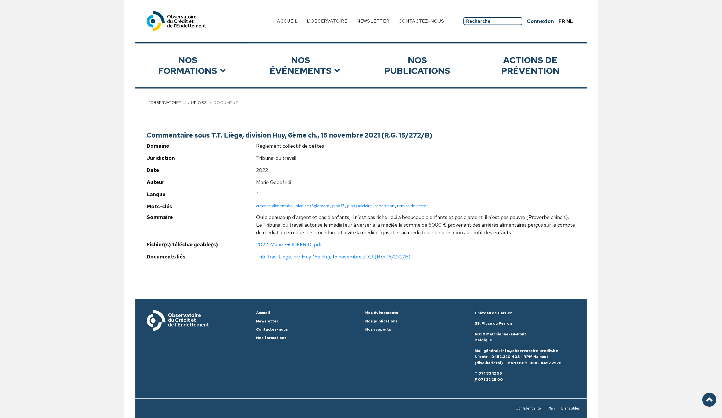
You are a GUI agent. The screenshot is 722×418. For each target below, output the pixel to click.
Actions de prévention (530, 65)
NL (569, 21)
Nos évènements (381, 312)
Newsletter (372, 21)
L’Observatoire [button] (327, 21)
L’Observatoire (164, 102)
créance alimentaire (274, 205)
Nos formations (187, 65)
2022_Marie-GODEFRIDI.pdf (289, 244)
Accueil (287, 21)
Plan (551, 408)
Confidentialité (528, 408)
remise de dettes (412, 205)
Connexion (540, 21)
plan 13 (338, 205)
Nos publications (417, 65)
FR (562, 21)
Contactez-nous (421, 21)
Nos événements (301, 65)
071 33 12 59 (490, 373)
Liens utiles (570, 408)
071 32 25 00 (490, 379)
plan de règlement (312, 205)
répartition (384, 205)
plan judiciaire (359, 205)
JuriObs (197, 102)
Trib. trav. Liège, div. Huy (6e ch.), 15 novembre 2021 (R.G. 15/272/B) (333, 256)
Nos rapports (378, 329)
